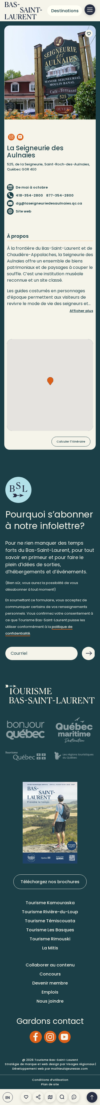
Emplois (50, 992)
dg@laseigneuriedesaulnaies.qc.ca (49, 203)
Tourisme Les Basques (50, 930)
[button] (50, 381)
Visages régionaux (80, 1064)
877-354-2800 (60, 195)
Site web (23, 211)
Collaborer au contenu (50, 965)
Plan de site (50, 1084)
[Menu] (90, 10)
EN (7, 1097)
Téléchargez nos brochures (50, 882)
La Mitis (50, 948)
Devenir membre (50, 983)
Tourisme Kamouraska (50, 903)
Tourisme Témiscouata (50, 921)
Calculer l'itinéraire (71, 441)
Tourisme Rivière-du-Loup (50, 912)
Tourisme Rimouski (50, 939)
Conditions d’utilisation (50, 1080)
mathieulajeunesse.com (69, 1068)
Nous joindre (50, 1001)
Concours (50, 974)
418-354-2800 (29, 195)
